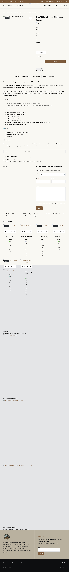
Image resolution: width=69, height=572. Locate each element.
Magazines (5, 462)
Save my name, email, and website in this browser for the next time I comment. (51, 203)
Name (37, 178)
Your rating (37, 174)
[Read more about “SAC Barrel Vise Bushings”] (38, 231)
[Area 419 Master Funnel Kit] (10, 264)
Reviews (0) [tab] (45, 76)
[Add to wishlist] (8, 231)
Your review (38, 186)
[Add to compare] (11, 231)
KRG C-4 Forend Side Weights (9, 398)
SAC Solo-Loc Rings (10, 236)
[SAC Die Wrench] (58, 229)
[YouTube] (3, 567)
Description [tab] (17, 76)
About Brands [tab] (52, 76)
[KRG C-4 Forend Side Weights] (34, 365)
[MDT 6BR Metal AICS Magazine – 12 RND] (34, 430)
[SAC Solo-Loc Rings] (10, 229)
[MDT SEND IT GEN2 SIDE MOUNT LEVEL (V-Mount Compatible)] (34, 496)
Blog (45, 5)
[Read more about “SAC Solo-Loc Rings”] (5, 231)
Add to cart (55, 61)
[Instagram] (10, 567)
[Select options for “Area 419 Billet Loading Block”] (22, 266)
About (49, 5)
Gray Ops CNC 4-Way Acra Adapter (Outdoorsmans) (13, 333)
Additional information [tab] (26, 76)
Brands (10, 5)
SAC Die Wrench (58, 236)
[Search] (59, 5)
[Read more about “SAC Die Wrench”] (54, 231)
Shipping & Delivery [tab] (36, 76)
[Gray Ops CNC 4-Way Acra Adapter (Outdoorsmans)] (34, 300)
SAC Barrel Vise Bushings (42, 236)
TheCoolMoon (63, 567)
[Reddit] (7, 567)
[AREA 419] (37, 31)
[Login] (61, 5)
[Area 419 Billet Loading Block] (26, 264)
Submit (39, 208)
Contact (55, 5)
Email (52, 178)
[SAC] (10, 248)
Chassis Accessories (7, 396)
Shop (4, 5)
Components (20, 5)
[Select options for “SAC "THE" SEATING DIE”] (22, 231)
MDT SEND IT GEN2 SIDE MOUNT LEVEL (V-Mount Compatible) (15, 529)
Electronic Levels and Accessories (9, 527)
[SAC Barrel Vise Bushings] (42, 229)
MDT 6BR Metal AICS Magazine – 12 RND (11, 463)
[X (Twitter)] (5, 567)
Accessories (5, 331)
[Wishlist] (64, 5)
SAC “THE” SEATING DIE (26, 236)
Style (37, 49)
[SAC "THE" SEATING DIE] (26, 229)
